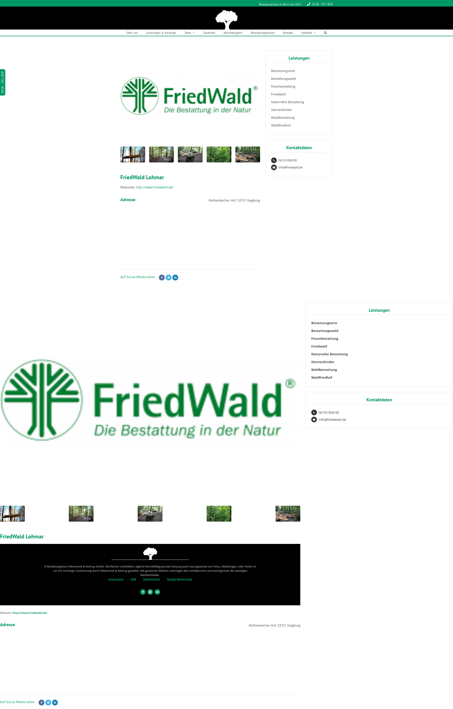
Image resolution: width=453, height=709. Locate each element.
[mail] (157, 592)
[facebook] (143, 592)
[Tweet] (168, 277)
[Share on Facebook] (162, 277)
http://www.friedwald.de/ (154, 187)
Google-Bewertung (179, 579)
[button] (325, 33)
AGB (133, 579)
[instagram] (150, 592)
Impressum (116, 579)
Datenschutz (151, 579)
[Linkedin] (175, 277)
